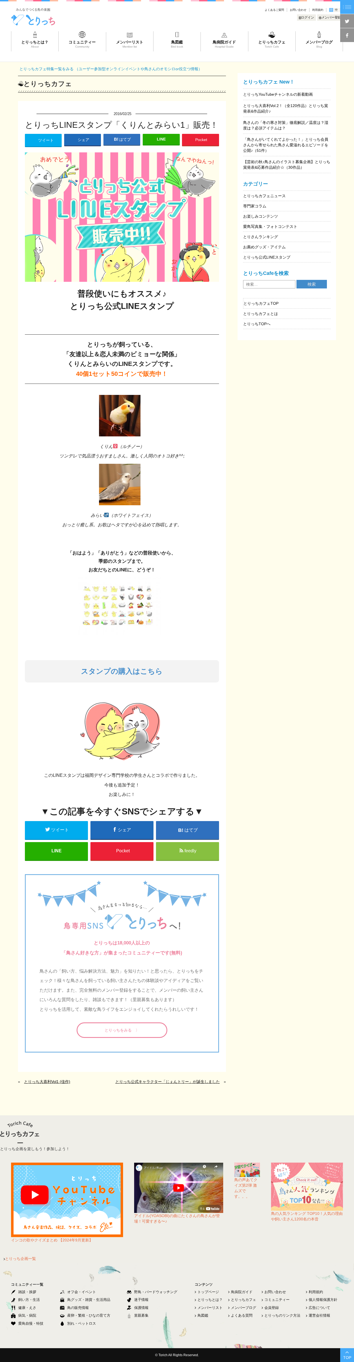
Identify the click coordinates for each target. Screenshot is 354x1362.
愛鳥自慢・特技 (30, 1323)
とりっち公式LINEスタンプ (266, 257)
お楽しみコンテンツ (260, 216)
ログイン (307, 17)
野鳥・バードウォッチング (155, 1292)
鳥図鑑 (202, 1315)
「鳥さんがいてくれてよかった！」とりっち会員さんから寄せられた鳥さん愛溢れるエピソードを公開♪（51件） (285, 145)
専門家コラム (254, 206)
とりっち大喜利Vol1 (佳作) (47, 1081)
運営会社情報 (319, 1315)
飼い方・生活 (29, 1300)
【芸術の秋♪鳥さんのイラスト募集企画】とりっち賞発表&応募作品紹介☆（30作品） (286, 165)
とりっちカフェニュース (264, 196)
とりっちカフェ (243, 1300)
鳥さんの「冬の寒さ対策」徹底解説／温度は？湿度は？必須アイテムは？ (285, 125)
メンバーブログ (243, 1308)
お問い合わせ (298, 9)
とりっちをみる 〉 (122, 1030)
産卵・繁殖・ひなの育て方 (88, 1315)
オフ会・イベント (81, 1292)
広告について (319, 1308)
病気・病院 (27, 1315)
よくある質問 (242, 1315)
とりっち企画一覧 (20, 1258)
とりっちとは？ (210, 1300)
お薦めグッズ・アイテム (264, 247)
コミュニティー (277, 1300)
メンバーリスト (210, 1308)
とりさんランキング (260, 237)
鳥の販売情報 (78, 1308)
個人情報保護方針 (323, 1300)
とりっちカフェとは (260, 313)
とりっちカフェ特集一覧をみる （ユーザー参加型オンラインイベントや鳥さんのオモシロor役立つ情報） (110, 69)
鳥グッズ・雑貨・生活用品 (88, 1300)
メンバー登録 (331, 17)
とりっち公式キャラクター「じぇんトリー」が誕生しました (167, 1081)
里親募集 (141, 1315)
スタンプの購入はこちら (122, 671)
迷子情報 (141, 1300)
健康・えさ (27, 1308)
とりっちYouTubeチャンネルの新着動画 (278, 94)
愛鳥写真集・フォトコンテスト (270, 226)
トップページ (208, 1292)
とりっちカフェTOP (260, 303)
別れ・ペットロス (81, 1323)
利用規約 (317, 9)
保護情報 (141, 1308)
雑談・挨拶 (27, 1292)
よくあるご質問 (274, 9)
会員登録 (271, 1308)
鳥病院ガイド (242, 1292)
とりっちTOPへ (256, 324)
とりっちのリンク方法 (282, 1315)
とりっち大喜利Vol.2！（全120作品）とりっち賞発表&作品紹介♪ (285, 108)
